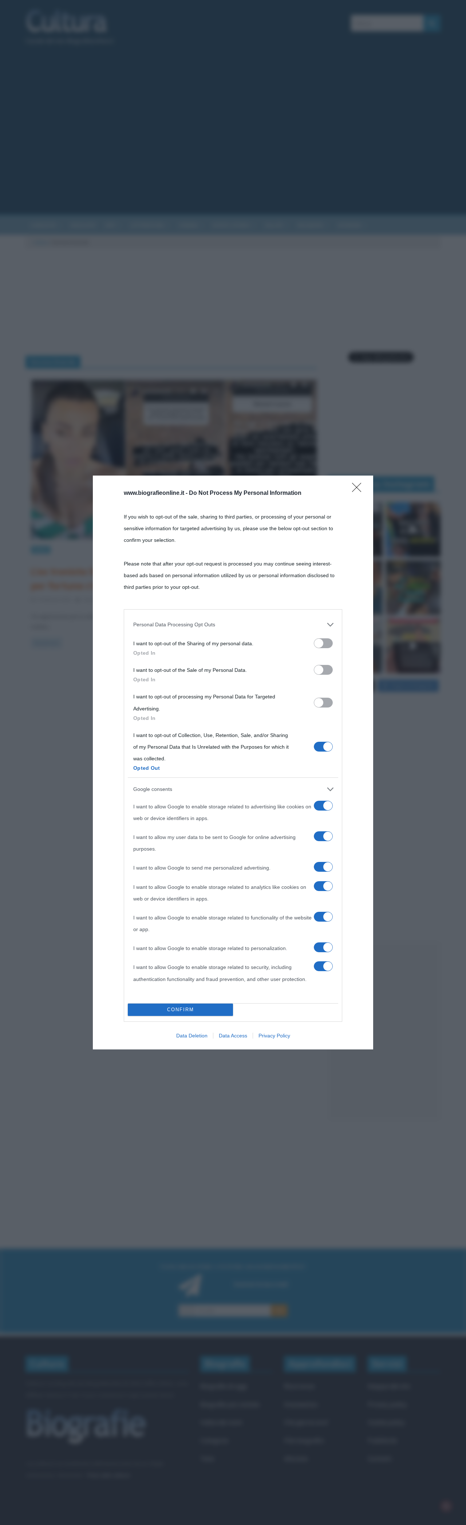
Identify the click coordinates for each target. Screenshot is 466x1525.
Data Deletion (192, 1036)
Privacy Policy (274, 1036)
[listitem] (233, 624)
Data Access (233, 1036)
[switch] (323, 643)
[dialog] (233, 762)
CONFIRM (180, 1009)
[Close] (359, 490)
